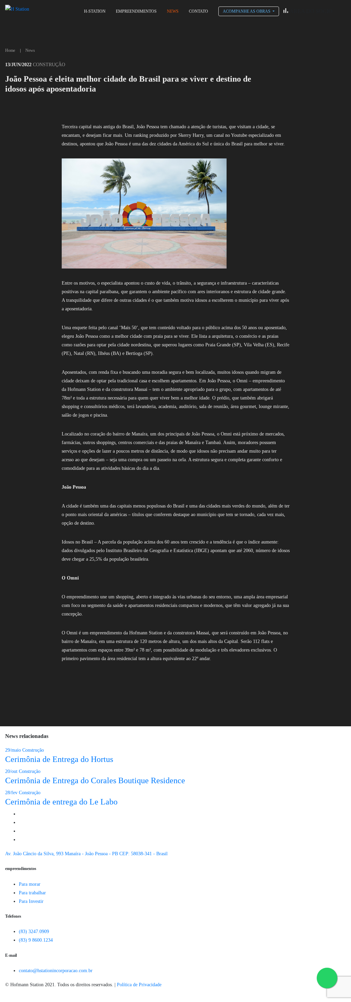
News (173, 11)
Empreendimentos (136, 11)
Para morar (29, 884)
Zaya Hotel (239, 23)
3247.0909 (34, 931)
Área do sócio (310, 11)
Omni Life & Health (248, 43)
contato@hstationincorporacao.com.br (56, 970)
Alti (231, 33)
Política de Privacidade (139, 984)
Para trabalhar (32, 892)
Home (10, 50)
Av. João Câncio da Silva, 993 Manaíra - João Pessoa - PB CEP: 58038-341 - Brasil (86, 853)
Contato (198, 11)
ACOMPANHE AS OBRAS (247, 11)
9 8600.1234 (36, 940)
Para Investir (31, 901)
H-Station (95, 11)
